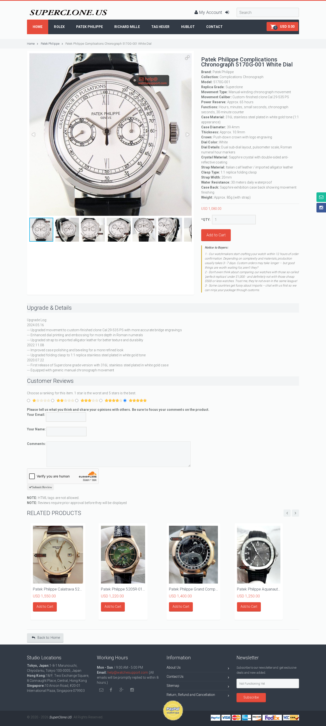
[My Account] (208, 6)
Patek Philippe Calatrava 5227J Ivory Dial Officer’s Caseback (58, 589)
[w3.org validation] (291, 717)
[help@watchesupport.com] (101, 690)
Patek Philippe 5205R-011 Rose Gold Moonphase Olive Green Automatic (123, 589)
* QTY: (206, 220)
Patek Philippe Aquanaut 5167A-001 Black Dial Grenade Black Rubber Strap (258, 589)
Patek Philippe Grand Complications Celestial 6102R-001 (193, 589)
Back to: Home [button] (48, 637)
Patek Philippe (50, 43)
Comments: (36, 444)
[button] (282, 26)
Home (31, 43)
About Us (174, 667)
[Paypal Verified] (173, 710)
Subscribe (251, 697)
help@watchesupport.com (127, 672)
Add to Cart (216, 235)
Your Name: (36, 429)
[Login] (227, 6)
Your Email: (36, 415)
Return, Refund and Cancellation (191, 695)
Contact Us (175, 676)
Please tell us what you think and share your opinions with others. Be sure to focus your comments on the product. (118, 410)
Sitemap (173, 686)
